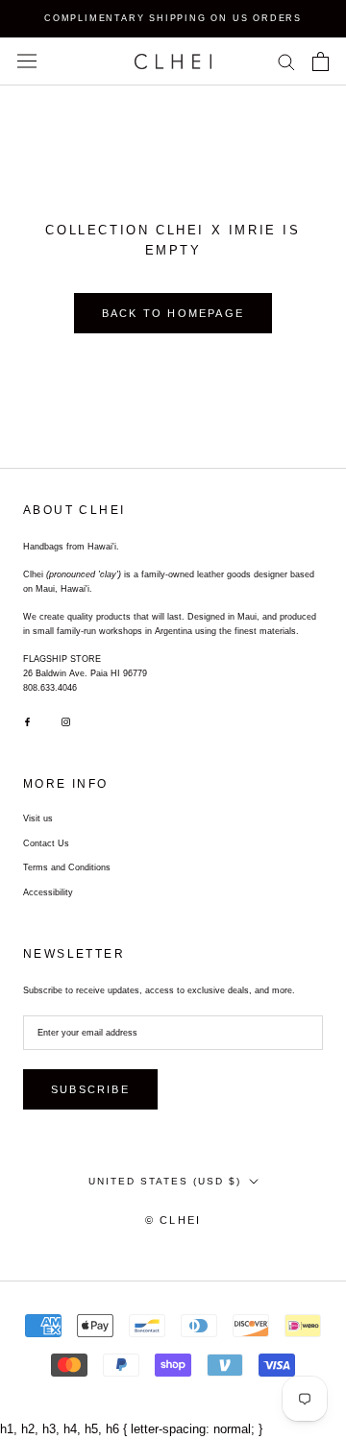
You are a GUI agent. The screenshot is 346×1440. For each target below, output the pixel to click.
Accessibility (48, 892)
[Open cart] (320, 61)
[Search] (286, 61)
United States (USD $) (164, 1181)
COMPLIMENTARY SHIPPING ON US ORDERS (173, 18)
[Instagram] (66, 722)
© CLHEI (173, 1220)
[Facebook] (27, 722)
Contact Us (46, 843)
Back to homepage (173, 313)
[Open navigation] (27, 61)
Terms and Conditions (67, 867)
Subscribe (90, 1089)
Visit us (38, 818)
